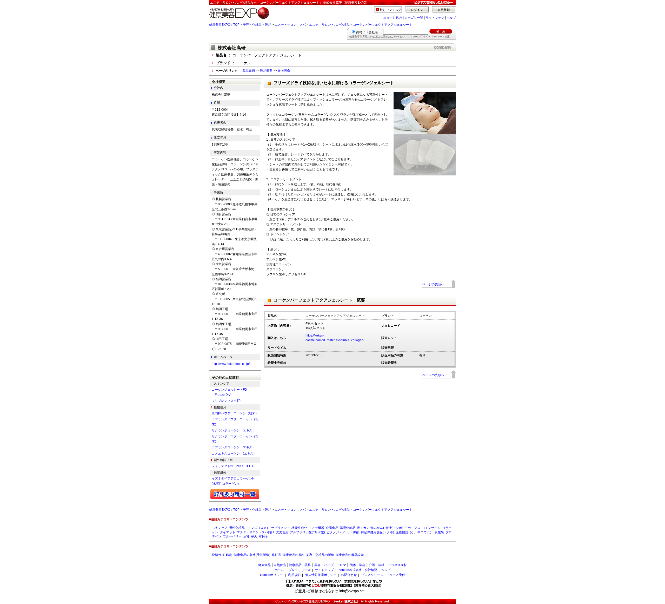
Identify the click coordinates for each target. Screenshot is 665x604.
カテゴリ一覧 (413, 17)
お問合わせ (349, 575)
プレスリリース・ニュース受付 (383, 575)
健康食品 (264, 565)
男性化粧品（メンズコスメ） (249, 528)
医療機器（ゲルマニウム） (414, 532)
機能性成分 (299, 528)
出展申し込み (392, 17)
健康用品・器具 (300, 565)
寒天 (254, 536)
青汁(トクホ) (394, 528)
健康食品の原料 (293, 555)
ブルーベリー (232, 536)
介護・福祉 (376, 565)
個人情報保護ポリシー (320, 575)
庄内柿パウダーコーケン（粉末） (235, 413)
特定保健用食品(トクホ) (377, 532)
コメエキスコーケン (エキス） (234, 453)
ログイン (417, 10)
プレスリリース (299, 570)
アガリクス (412, 528)
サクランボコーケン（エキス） (233, 430)
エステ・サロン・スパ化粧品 (329, 25)
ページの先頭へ (433, 284)
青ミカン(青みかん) (370, 528)
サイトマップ (434, 17)
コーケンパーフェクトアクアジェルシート (382, 25)
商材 (359, 32)
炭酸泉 (439, 532)
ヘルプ (451, 17)
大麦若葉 (282, 532)
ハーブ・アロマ (335, 565)
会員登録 (443, 10)
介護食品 (332, 528)
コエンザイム (431, 528)
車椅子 (263, 536)
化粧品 (276, 555)
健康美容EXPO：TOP (224, 25)
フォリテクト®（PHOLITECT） (234, 466)
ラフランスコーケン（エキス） (233, 447)
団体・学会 (357, 565)
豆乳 (246, 536)
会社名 (373, 32)
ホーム (279, 570)
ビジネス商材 (397, 565)
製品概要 (266, 71)
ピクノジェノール (339, 532)
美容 (317, 565)
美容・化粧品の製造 (320, 555)
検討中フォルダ (390, 10)
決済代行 (218, 555)
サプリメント (280, 528)
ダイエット (227, 532)
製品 (268, 25)
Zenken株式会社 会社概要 (357, 570)
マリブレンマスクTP (226, 401)
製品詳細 (248, 71)
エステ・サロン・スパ (290, 25)
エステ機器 (316, 528)
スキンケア (220, 528)
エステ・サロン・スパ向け (255, 532)
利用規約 (294, 575)
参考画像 (284, 71)
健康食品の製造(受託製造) (252, 555)
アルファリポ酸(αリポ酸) (307, 532)
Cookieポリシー (271, 575)
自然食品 (280, 565)
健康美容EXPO (319, 601)
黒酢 (356, 532)
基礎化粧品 (347, 528)
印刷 (229, 555)
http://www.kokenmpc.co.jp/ (231, 364)
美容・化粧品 (252, 25)
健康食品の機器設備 (350, 555)
